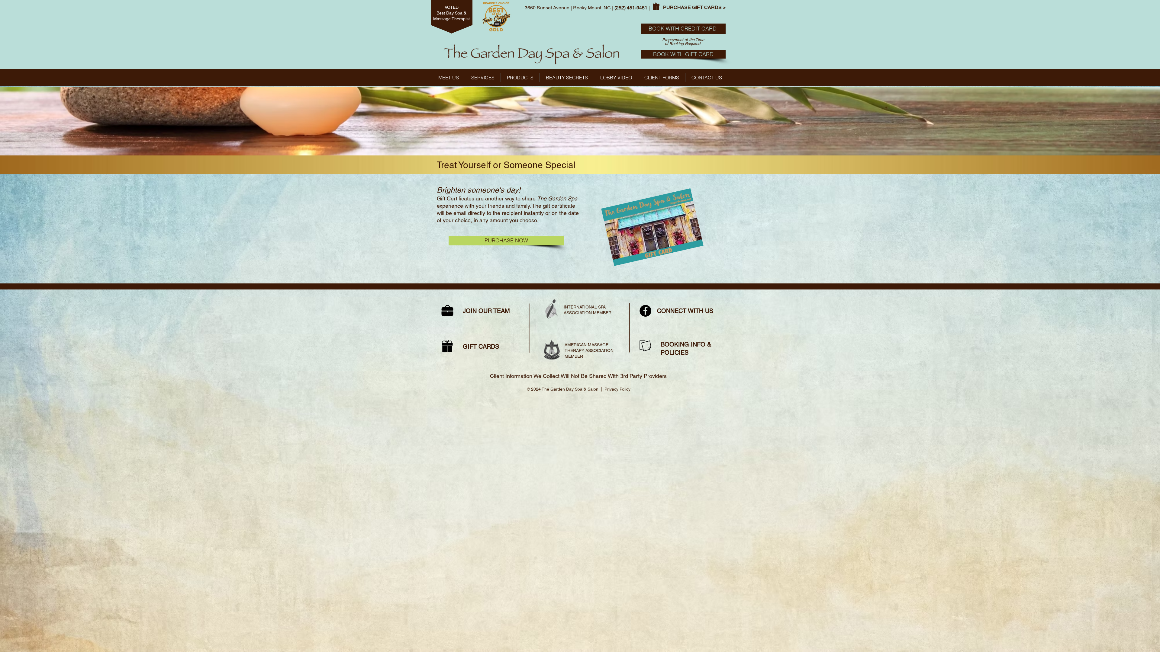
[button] (520, 77)
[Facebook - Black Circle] (645, 311)
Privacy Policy (617, 389)
